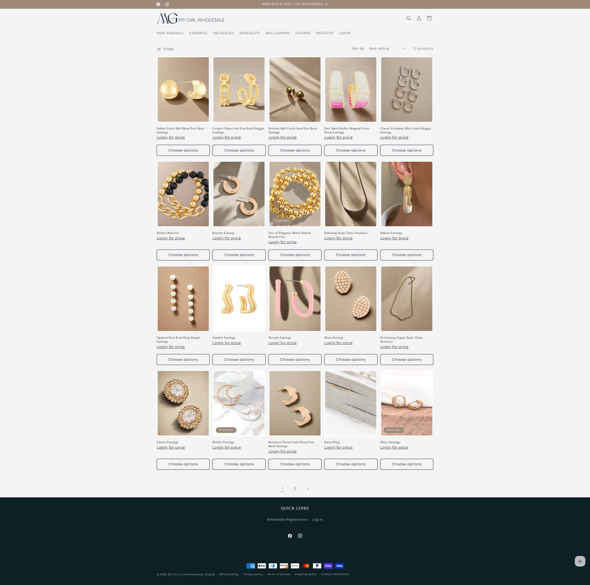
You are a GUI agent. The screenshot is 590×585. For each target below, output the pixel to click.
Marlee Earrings (223, 442)
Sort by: (358, 48)
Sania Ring (331, 442)
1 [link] (282, 488)
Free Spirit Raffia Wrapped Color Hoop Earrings (346, 130)
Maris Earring (333, 337)
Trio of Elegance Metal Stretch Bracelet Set (289, 235)
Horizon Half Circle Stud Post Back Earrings (292, 130)
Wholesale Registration (287, 519)
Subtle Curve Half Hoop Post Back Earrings (180, 130)
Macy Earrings (390, 442)
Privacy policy (253, 574)
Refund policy (229, 574)
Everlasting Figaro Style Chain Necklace (401, 339)
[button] (409, 18)
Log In (317, 519)
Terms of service (278, 574)
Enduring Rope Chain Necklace (346, 233)
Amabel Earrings (223, 337)
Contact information (335, 574)
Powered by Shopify (201, 574)
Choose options (183, 150)
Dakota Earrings (391, 233)
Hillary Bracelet (168, 233)
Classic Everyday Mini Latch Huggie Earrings (405, 130)
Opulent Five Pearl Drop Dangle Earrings (179, 339)
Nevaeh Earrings (279, 337)
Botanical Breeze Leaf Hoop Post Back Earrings (291, 444)
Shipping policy (306, 574)
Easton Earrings (167, 442)
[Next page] (307, 489)
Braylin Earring (223, 233)
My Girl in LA (177, 574)
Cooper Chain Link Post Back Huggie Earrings (238, 130)
